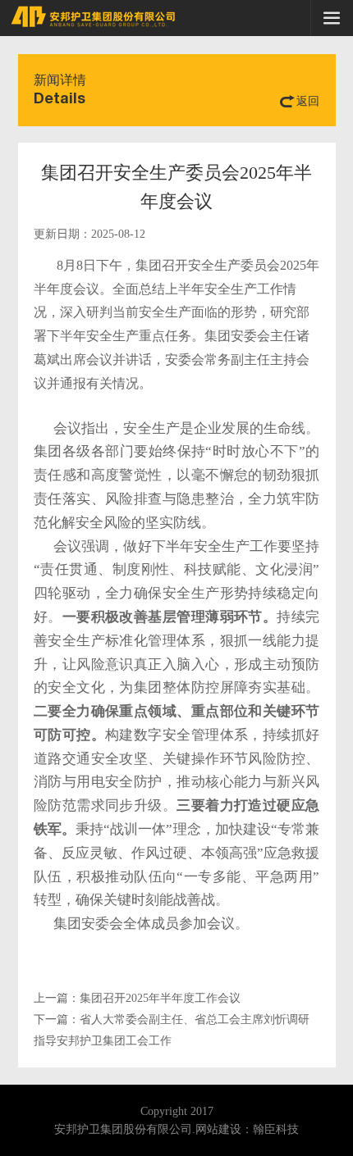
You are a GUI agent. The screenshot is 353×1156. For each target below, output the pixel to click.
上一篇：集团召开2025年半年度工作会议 (137, 998)
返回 (307, 101)
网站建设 (218, 1129)
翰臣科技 (276, 1129)
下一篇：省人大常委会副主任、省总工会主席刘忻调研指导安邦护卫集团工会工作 (171, 1030)
